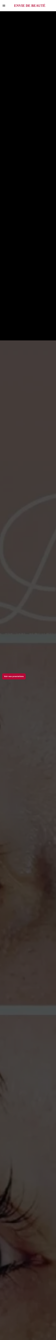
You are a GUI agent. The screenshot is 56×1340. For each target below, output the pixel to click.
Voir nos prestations (14, 676)
